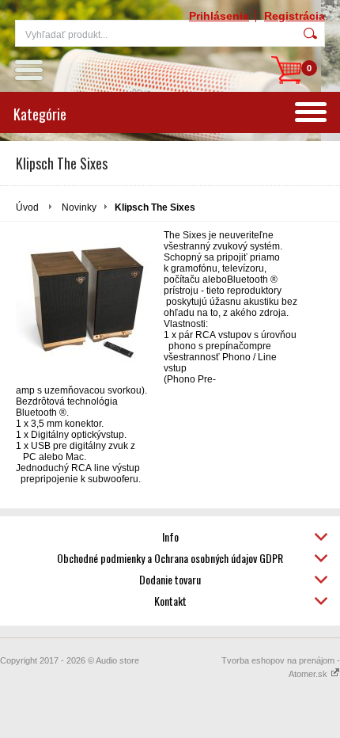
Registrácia (294, 16)
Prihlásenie (219, 16)
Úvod (27, 207)
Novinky (79, 207)
